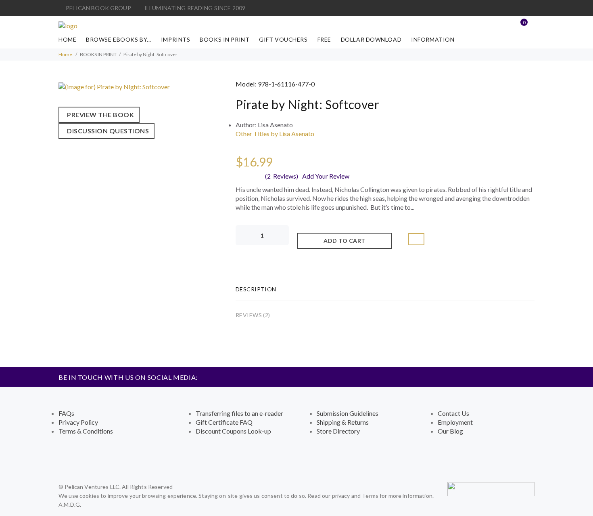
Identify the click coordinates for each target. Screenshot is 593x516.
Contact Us (453, 413)
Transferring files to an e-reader (239, 413)
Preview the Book (99, 114)
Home (67, 39)
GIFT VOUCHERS (283, 39)
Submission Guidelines (347, 413)
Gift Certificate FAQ (224, 422)
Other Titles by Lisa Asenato (275, 133)
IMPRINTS (175, 39)
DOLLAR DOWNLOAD (371, 39)
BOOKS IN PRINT (224, 39)
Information (432, 39)
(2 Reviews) (281, 176)
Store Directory (338, 431)
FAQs (66, 413)
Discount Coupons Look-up (233, 431)
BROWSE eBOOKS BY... (118, 39)
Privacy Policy (78, 422)
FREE (324, 39)
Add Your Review (325, 176)
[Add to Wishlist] (416, 239)
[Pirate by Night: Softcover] (114, 86)
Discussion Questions (106, 131)
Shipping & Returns (343, 422)
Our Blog (450, 431)
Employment (455, 422)
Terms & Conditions (85, 431)
